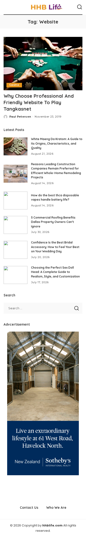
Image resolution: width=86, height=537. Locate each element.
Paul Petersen (20, 116)
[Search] (79, 7)
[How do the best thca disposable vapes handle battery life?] (15, 200)
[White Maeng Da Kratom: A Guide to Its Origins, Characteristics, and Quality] (15, 146)
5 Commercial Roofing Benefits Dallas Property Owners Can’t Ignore (53, 222)
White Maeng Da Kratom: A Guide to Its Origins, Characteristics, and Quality (56, 143)
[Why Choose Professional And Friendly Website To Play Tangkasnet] (43, 63)
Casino (14, 84)
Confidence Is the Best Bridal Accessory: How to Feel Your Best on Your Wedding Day (55, 247)
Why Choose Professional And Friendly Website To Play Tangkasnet (39, 102)
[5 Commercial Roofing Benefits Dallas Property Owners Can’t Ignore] (15, 225)
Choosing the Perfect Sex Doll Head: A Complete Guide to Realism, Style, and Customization (55, 272)
